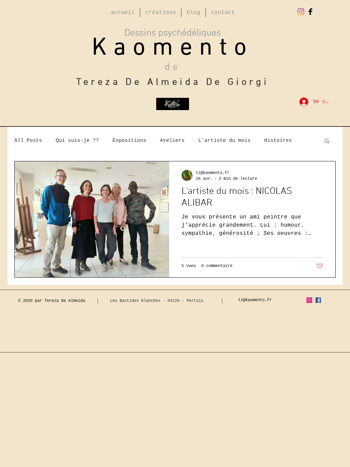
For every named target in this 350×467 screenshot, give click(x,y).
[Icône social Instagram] (309, 300)
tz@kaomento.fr (255, 300)
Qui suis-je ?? (77, 141)
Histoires (278, 141)
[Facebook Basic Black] (310, 11)
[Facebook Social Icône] (318, 300)
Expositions (129, 141)
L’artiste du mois (224, 141)
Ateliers (172, 141)
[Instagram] (300, 11)
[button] (327, 141)
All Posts (28, 141)
